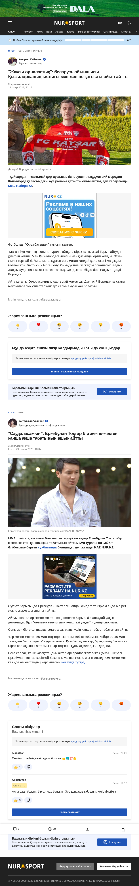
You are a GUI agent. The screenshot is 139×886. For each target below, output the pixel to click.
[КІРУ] (129, 22)
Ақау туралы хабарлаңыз (75, 866)
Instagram (115, 391)
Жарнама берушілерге (114, 866)
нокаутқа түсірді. (73, 662)
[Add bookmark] (123, 830)
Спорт (12, 31)
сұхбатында (48, 547)
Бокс (49, 31)
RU (120, 22)
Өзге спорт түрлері (89, 31)
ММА (40, 31)
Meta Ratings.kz (20, 186)
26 (17, 707)
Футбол (28, 31)
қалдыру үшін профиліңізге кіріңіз (91, 358)
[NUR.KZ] (69, 23)
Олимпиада (110, 31)
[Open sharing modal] (87, 829)
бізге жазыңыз (50, 299)
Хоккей (59, 31)
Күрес (70, 31)
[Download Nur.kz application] (69, 8)
